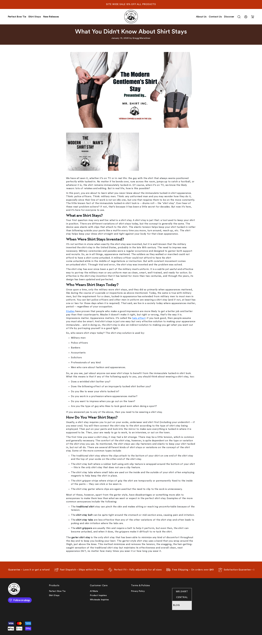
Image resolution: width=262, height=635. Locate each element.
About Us (201, 16)
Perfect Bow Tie (17, 16)
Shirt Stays (34, 16)
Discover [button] (229, 16)
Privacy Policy (138, 591)
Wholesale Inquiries (99, 600)
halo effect (138, 318)
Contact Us (215, 16)
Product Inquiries (98, 595)
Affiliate (94, 591)
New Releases (51, 16)
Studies (70, 311)
